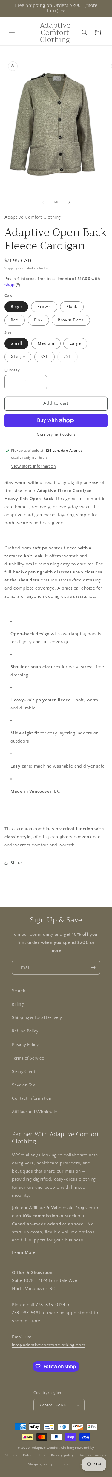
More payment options (56, 435)
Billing (18, 1004)
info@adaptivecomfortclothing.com (48, 1345)
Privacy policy (62, 1455)
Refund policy (34, 1455)
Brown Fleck (71, 320)
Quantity (12, 370)
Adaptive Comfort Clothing (53, 1448)
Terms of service (92, 1455)
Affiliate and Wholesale (34, 1112)
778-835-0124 (50, 1304)
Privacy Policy (25, 1044)
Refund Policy (25, 1031)
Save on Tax (23, 1085)
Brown (44, 306)
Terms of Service (28, 1058)
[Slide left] (43, 202)
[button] (12, 32)
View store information (33, 466)
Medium (46, 343)
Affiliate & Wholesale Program (60, 1207)
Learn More (24, 1252)
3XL (44, 357)
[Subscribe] (93, 968)
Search (19, 991)
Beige (16, 306)
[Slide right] (69, 202)
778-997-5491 (26, 1312)
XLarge (18, 357)
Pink (38, 320)
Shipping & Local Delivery (37, 1017)
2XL (71, 358)
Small (16, 343)
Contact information (73, 1464)
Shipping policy (40, 1464)
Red (15, 320)
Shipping (10, 268)
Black (71, 306)
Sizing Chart (23, 1071)
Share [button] (16, 863)
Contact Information (31, 1098)
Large (75, 343)
